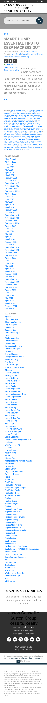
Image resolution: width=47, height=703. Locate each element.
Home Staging (31, 125)
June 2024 (9, 231)
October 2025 (11, 188)
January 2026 (11, 180)
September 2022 (12, 287)
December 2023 (12, 247)
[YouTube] (32, 639)
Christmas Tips (20, 110)
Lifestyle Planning (12, 445)
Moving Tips (39, 129)
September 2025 (12, 191)
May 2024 (9, 234)
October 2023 (11, 253)
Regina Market (35, 139)
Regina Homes (27, 54)
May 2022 (9, 298)
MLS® (33, 129)
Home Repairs (15, 123)
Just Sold (32, 128)
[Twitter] (15, 639)
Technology (17, 147)
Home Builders (22, 118)
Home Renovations (13, 402)
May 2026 (9, 170)
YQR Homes (26, 149)
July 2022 (9, 293)
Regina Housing (26, 139)
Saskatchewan (8, 144)
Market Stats (27, 129)
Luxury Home (19, 129)
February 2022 (11, 306)
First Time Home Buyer (26, 117)
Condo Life (7, 112)
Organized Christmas (9, 133)
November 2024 (12, 218)
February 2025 (11, 210)
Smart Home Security (21, 57)
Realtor (24, 136)
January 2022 (11, 309)
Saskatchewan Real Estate (19, 144)
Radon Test (33, 133)
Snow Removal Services (36, 146)
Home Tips (39, 125)
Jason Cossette (8, 128)
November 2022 (12, 282)
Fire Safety (7, 117)
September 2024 (12, 223)
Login (13, 1)
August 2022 (10, 290)
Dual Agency (7, 115)
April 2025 (9, 205)
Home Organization (19, 121)
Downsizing (15, 113)
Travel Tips (31, 147)
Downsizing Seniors (25, 113)
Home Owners (29, 121)
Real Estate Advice (9, 134)
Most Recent (10, 159)
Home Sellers (12, 125)
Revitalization (24, 142)
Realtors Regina (11, 503)
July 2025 (9, 197)
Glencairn (35, 117)
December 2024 (12, 215)
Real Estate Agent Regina (22, 134)
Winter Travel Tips (14, 149)
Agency (13, 110)
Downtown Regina (36, 113)
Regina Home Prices (18, 138)
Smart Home (8, 57)
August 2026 (10, 162)
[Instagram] (20, 639)
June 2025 (9, 199)
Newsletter (31, 131)
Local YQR (12, 129)
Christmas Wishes (30, 110)
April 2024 (9, 237)
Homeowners (7, 126)
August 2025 (10, 194)
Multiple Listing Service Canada (12, 131)
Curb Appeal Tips (23, 112)
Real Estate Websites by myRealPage (31, 658)
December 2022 (12, 279)
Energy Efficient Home (27, 115)
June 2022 (9, 295)
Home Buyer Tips (31, 118)
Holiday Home (13, 118)
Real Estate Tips (12, 493)
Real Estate (40, 133)
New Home (24, 131)
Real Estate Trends (16, 136)
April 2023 (9, 269)
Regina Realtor (8, 142)
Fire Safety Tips (14, 117)
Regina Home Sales (30, 138)
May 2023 (9, 266)
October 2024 (11, 221)
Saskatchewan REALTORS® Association (22, 549)
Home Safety (23, 123)
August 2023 (10, 258)
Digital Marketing (38, 112)
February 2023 (11, 274)
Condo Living (14, 112)
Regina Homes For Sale (14, 139)
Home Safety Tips (32, 123)
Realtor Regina (31, 136)
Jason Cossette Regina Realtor (21, 128)
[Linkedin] (26, 639)
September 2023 (12, 255)
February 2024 (11, 242)
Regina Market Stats (9, 141)
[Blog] (38, 639)
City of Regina (39, 110)
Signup (6, 1)
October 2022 (11, 285)
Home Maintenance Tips (15, 394)
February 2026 (11, 178)
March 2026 (10, 175)
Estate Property (38, 115)
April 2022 (9, 301)
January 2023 (11, 277)
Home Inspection (20, 120)
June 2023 (9, 263)
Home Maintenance (31, 120)
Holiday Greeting (12, 373)
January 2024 (11, 245)
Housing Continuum (17, 126)
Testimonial (24, 147)
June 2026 (9, 167)
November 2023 (12, 250)
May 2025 (9, 202)
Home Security (16, 54)
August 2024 (10, 226)
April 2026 (9, 172)
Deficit (31, 112)
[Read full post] (11, 68)
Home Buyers (11, 383)
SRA (5, 147)
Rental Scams (16, 142)
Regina (10, 138)
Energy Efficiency (16, 115)
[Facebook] (9, 639)
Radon (28, 133)
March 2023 (10, 271)
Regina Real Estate (20, 141)
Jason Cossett (38, 126)
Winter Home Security (14, 573)
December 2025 (12, 183)
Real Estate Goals (34, 134)
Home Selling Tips (22, 125)
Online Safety (38, 131)
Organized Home (20, 133)
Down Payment (8, 113)
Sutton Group (10, 147)
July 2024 (9, 229)
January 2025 (11, 213)
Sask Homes (38, 54)
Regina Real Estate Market (33, 141)
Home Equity (11, 120)
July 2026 (9, 165)
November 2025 (12, 186)
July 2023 (9, 261)
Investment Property (28, 126)
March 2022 (10, 303)
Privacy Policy (15, 658)
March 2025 (10, 207)
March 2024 (10, 239)
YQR (21, 149)
